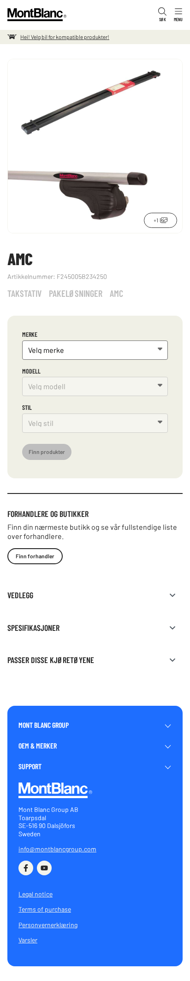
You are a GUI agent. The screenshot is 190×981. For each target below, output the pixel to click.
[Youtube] (44, 868)
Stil (27, 407)
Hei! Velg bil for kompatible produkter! (64, 37)
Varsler (27, 940)
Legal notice (35, 894)
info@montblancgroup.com (57, 849)
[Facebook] (25, 868)
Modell (31, 371)
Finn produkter (47, 451)
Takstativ (24, 293)
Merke (29, 334)
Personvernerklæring (47, 925)
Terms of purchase (44, 909)
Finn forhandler (35, 556)
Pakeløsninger (75, 293)
